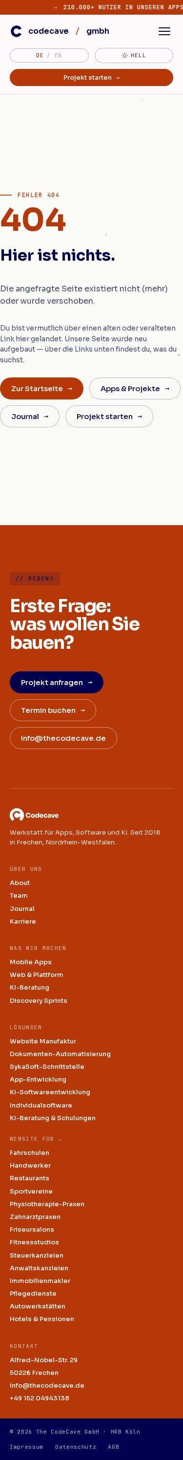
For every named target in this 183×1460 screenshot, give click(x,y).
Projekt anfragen (56, 682)
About (20, 883)
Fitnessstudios (34, 1242)
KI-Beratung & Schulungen (53, 1118)
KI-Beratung (29, 987)
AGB (113, 1446)
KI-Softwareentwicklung (50, 1092)
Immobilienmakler (40, 1281)
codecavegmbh (68, 31)
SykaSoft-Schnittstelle (47, 1066)
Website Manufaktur (43, 1041)
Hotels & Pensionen (42, 1319)
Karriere (23, 921)
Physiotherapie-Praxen (47, 1204)
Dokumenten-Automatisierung (60, 1054)
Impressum (26, 1446)
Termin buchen (53, 710)
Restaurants (29, 1178)
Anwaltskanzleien (39, 1268)
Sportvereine (31, 1191)
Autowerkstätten (37, 1306)
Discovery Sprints (38, 1000)
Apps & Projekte (135, 388)
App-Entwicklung (38, 1079)
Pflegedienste (33, 1293)
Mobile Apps (31, 962)
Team (19, 895)
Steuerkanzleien (36, 1255)
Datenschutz (75, 1446)
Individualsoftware (41, 1105)
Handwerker (30, 1165)
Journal (29, 416)
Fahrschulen (29, 1153)
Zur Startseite (41, 388)
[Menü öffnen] (164, 31)
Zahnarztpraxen (35, 1217)
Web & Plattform (36, 975)
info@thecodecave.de (63, 738)
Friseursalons (32, 1229)
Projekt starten (91, 77)
